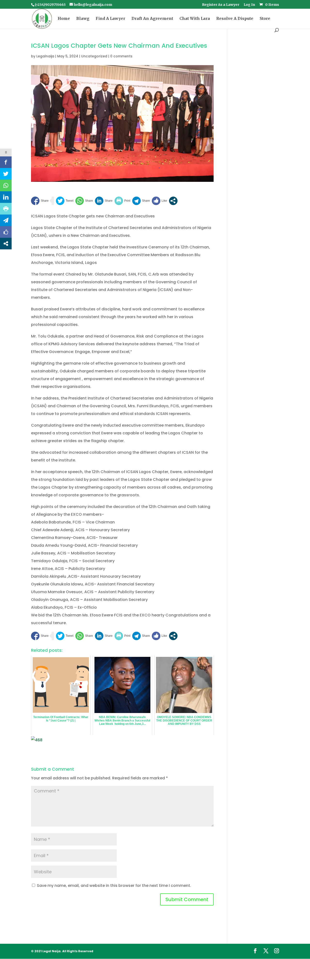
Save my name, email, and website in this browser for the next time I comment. (114, 885)
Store (265, 19)
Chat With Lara (194, 19)
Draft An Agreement (152, 19)
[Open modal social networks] (173, 201)
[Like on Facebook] (159, 201)
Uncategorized (94, 56)
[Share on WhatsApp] (84, 201)
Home (64, 19)
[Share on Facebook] (40, 201)
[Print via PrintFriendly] (122, 201)
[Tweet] (64, 201)
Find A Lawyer (110, 19)
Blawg (82, 19)
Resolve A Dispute (234, 19)
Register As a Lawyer (220, 5)
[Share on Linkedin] (104, 201)
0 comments (121, 56)
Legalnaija (45, 56)
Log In (249, 5)
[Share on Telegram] (141, 201)
